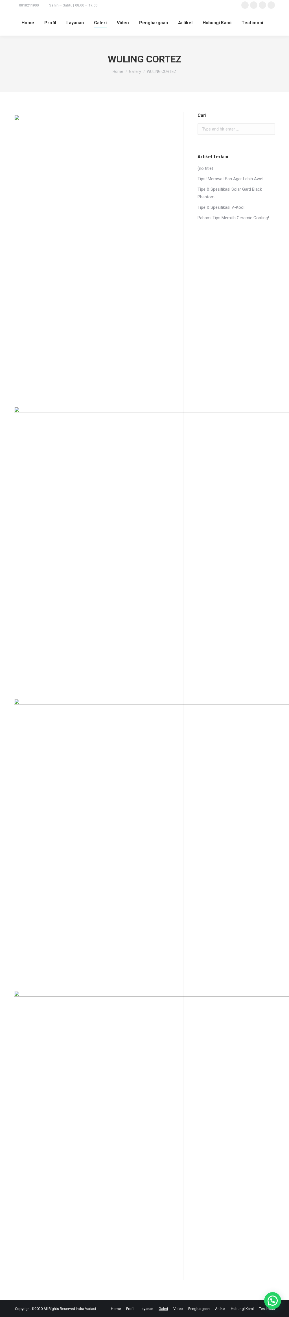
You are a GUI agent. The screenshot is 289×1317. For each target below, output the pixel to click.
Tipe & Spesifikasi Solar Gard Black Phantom (230, 193)
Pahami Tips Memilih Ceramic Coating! (233, 217)
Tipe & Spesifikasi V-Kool (221, 207)
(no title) (205, 168)
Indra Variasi (86, 1309)
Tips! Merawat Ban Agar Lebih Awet (231, 178)
